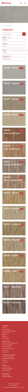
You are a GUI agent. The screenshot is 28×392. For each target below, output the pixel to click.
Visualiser (4, 336)
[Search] (24, 34)
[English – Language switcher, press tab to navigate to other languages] (21, 3)
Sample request (6, 370)
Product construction (7, 345)
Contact (4, 365)
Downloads (5, 362)
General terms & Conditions (10, 387)
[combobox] (14, 40)
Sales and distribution (7, 368)
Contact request (6, 367)
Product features (6, 346)
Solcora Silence (6, 329)
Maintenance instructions (8, 358)
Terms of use (21, 387)
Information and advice (8, 355)
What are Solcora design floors (10, 343)
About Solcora (6, 341)
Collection (5, 325)
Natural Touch (5, 333)
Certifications (5, 352)
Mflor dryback (5, 338)
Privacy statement (13, 385)
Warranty (4, 360)
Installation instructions (7, 356)
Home (4, 25)
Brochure (4, 334)
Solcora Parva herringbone (9, 331)
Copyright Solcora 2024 (14, 383)
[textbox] (5, 40)
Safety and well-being (7, 348)
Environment (5, 350)
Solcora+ (4, 327)
